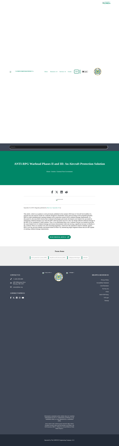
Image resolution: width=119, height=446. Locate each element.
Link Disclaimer (104, 286)
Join (76, 71)
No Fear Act (105, 288)
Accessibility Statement (103, 283)
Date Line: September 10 (53, 207)
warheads (85, 257)
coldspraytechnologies (74, 257)
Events (69, 71)
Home (48, 171)
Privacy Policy (105, 280)
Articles (53, 171)
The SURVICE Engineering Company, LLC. (63, 440)
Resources (53, 71)
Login (85, 71)
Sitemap (106, 300)
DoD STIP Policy (104, 294)
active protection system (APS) (39, 257)
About (46, 71)
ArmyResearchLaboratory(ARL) (58, 257)
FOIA (107, 291)
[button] (57, 72)
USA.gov (106, 297)
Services (62, 71)
